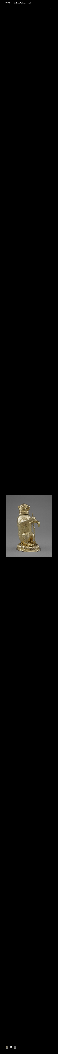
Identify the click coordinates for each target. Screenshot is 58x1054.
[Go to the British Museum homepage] (7, 3)
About (29, 2)
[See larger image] (49, 9)
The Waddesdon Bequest (20, 2)
